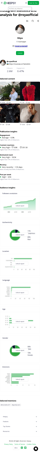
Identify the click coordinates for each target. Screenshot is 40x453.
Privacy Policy (8, 444)
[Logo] (9, 3)
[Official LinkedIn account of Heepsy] (25, 448)
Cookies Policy (31, 444)
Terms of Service (19, 444)
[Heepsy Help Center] (26, 3)
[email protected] (21, 46)
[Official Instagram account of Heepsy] (22, 448)
